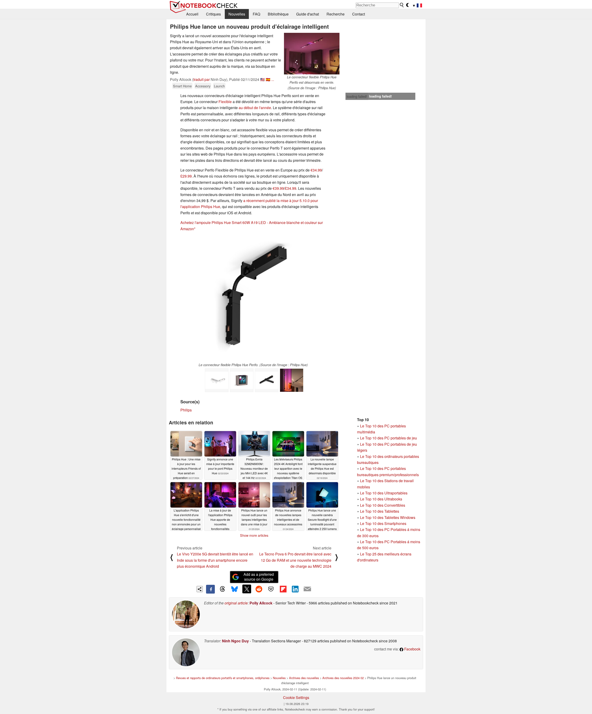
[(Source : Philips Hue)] (291, 380)
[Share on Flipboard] (283, 589)
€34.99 (316, 170)
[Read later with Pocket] (271, 589)
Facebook (411, 649)
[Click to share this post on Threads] (222, 589)
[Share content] (200, 589)
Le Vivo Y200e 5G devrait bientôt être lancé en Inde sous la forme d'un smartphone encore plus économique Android (215, 560)
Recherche (336, 14)
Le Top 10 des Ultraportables (383, 493)
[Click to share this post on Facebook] (210, 589)
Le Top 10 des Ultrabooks (381, 499)
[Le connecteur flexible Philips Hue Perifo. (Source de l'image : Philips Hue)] (253, 299)
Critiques (213, 14)
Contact (358, 14)
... (272, 79)
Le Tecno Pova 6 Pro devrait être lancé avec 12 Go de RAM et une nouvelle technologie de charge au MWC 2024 (295, 560)
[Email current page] (307, 589)
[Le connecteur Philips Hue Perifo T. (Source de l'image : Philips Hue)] (266, 380)
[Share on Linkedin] (295, 589)
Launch (219, 85)
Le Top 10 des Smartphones (383, 523)
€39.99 (278, 188)
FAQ (256, 14)
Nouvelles (236, 14)
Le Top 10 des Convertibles (382, 505)
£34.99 (290, 188)
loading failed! (357, 96)
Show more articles (254, 535)
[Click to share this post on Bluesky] (234, 589)
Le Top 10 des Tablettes (379, 511)
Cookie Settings (296, 697)
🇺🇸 (262, 79)
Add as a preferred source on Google (259, 577)
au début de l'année (255, 107)
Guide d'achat (307, 14)
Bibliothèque (278, 14)
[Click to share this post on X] (246, 589)
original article (236, 603)
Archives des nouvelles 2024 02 (343, 678)
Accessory (202, 85)
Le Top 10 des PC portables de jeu (388, 438)
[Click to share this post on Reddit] (258, 589)
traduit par (201, 79)
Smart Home (182, 85)
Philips (186, 410)
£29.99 (186, 176)
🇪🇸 (268, 79)
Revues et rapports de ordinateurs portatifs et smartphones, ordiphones (222, 678)
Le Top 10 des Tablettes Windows (387, 517)
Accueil (192, 14)
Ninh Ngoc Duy (235, 641)
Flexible (225, 101)
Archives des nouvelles (304, 678)
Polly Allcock (261, 603)
